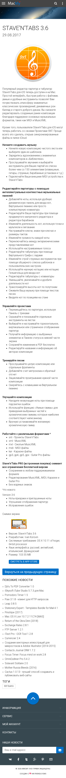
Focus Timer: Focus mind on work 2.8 (25, 654)
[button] (24, 522)
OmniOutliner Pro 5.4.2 (17, 659)
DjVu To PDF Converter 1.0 (19, 586)
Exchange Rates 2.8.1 (17, 625)
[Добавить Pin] (42, 759)
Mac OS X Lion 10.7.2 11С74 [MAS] (24, 616)
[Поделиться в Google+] (34, 759)
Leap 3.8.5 (10, 603)
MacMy (25, 769)
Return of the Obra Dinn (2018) (21, 621)
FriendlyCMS (40, 774)
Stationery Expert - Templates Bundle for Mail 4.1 (31, 608)
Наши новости (12, 742)
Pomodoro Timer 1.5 (16, 595)
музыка (9, 686)
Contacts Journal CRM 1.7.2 (20, 650)
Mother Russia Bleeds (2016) (21, 667)
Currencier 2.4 (12, 638)
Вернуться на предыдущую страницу (30, 572)
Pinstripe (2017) (13, 612)
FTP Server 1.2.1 (14, 629)
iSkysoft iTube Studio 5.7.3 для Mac (24, 590)
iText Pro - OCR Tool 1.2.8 (19, 634)
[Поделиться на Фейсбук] (18, 759)
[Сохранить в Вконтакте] (10, 759)
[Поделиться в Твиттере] (26, 759)
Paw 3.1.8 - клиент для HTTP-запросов (27, 599)
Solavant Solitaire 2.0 (16, 663)
